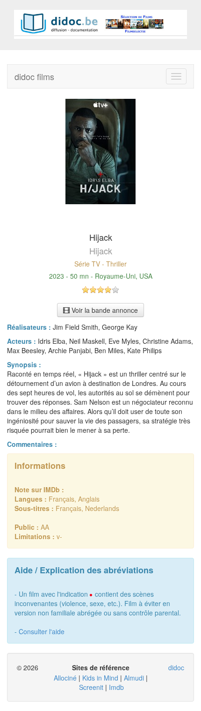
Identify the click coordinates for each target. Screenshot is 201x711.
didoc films (34, 76)
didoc (176, 667)
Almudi (134, 677)
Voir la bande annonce (104, 310)
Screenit (91, 687)
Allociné (65, 677)
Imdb (116, 687)
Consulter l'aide (42, 631)
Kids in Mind (100, 677)
